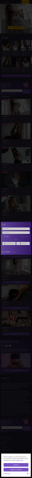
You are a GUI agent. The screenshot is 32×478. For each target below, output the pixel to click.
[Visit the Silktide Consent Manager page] (27, 473)
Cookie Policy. (19, 460)
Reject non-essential (16, 469)
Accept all (16, 465)
